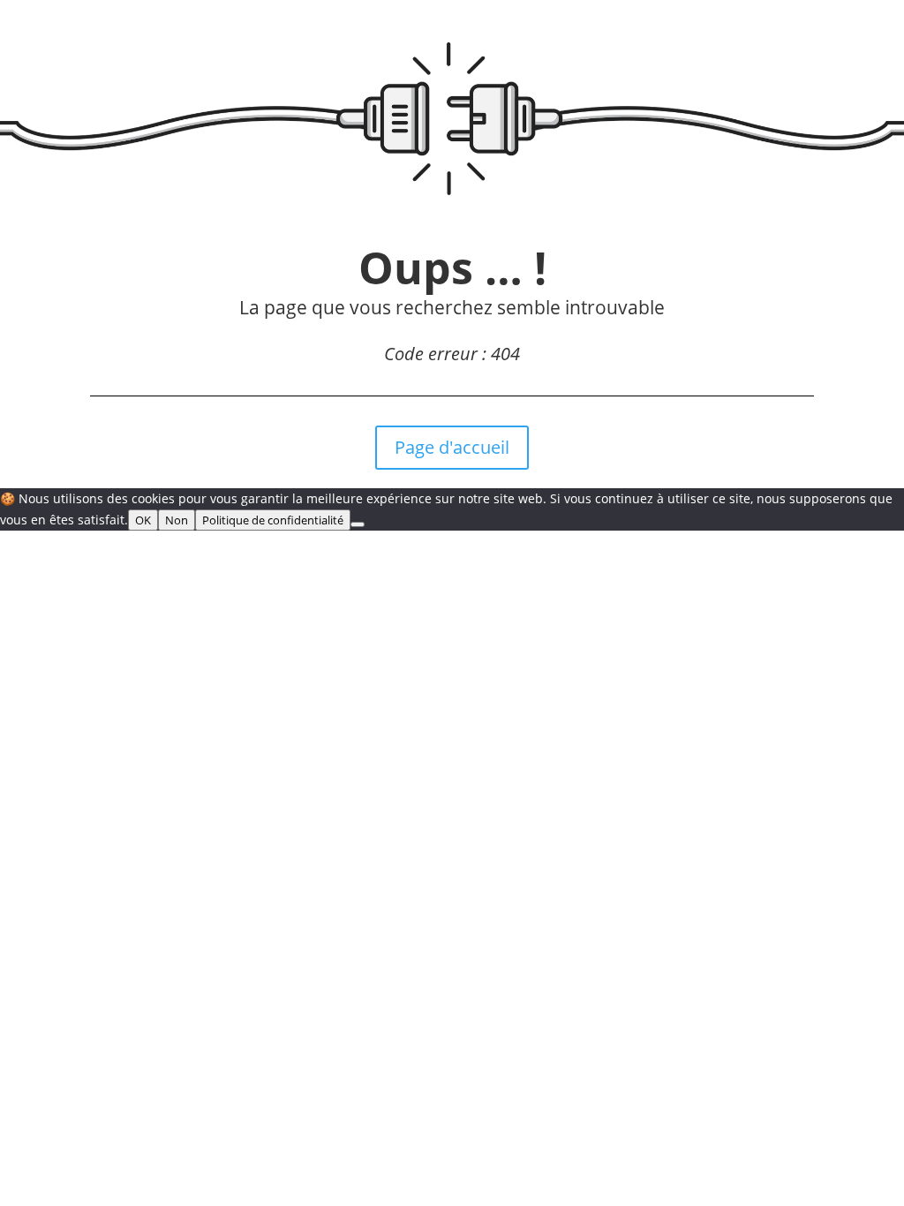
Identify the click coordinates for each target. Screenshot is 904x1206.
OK (143, 520)
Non (176, 520)
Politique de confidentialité (272, 520)
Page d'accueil (452, 447)
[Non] (357, 524)
